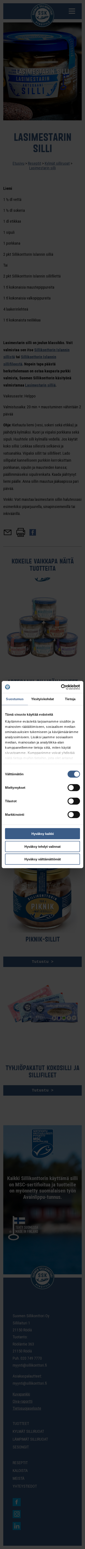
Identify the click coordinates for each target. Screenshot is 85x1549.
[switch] (74, 787)
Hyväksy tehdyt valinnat (42, 846)
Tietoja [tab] (70, 699)
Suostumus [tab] (15, 699)
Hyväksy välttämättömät (42, 859)
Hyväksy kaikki (42, 834)
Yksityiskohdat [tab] (42, 699)
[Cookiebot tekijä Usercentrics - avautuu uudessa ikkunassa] (61, 687)
